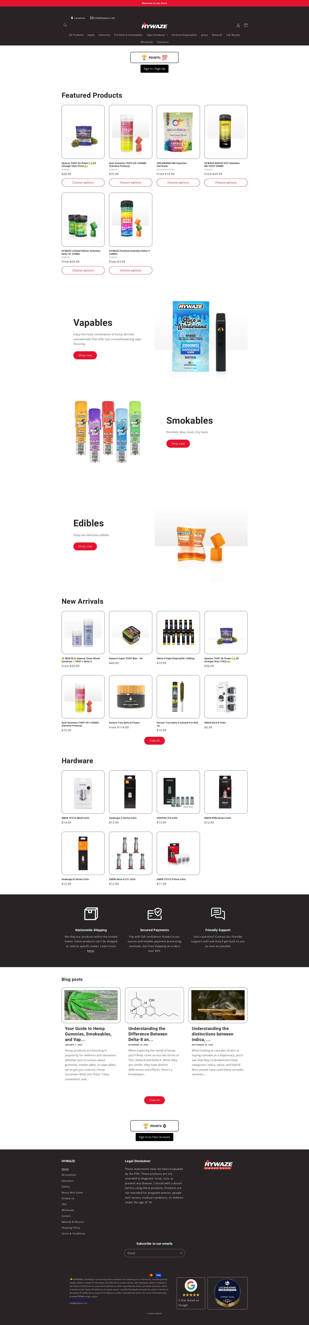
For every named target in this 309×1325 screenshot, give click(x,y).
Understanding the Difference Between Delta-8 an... (148, 1034)
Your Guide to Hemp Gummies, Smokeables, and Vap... (88, 1034)
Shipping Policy (71, 1227)
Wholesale (68, 1210)
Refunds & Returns (73, 1221)
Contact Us (68, 1198)
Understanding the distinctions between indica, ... (212, 1034)
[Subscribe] (181, 1253)
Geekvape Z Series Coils (122, 818)
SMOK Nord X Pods (215, 722)
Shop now (85, 355)
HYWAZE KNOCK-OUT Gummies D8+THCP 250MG (222, 164)
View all (154, 740)
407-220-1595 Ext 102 (80, 1299)
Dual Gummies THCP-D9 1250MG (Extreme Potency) (127, 164)
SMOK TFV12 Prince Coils (171, 879)
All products (69, 1174)
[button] (65, 25)
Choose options (83, 182)
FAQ (64, 1204)
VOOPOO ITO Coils (167, 818)
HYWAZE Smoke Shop (227, 1298)
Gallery (66, 1186)
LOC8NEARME (232, 1289)
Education (68, 1180)
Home (65, 1169)
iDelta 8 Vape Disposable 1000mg (175, 658)
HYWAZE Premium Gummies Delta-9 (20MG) (129, 252)
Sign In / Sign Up (154, 68)
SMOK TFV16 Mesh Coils (75, 818)
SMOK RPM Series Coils (217, 818)
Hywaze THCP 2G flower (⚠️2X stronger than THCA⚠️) (79, 164)
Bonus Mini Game (72, 1192)
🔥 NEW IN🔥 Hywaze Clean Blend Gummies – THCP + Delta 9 (81, 660)
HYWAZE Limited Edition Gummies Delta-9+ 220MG (81, 252)
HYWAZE (158, 1313)
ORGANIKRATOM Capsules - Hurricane (172, 164)
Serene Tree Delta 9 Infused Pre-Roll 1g (177, 724)
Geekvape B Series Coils (75, 879)
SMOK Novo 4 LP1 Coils (122, 879)
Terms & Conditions (73, 1233)
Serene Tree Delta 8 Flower (124, 722)
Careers (66, 1215)
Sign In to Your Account (154, 1137)
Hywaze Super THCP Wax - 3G (126, 658)
